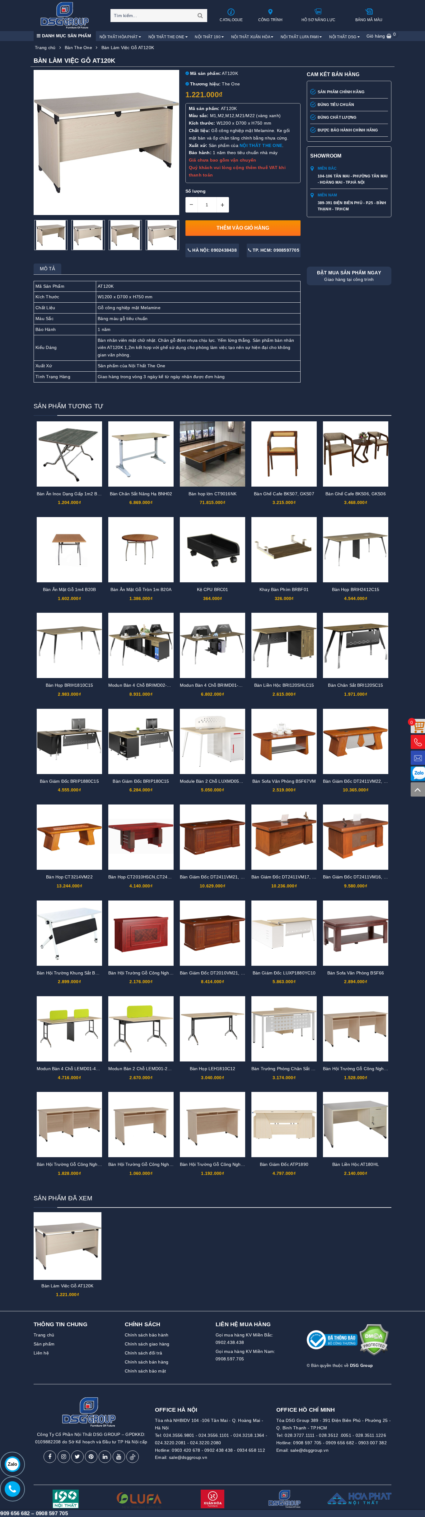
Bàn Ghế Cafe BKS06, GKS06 (355, 493)
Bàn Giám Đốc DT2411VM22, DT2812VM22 (367, 781)
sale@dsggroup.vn (188, 1457)
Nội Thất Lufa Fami (300, 37)
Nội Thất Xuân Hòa (251, 37)
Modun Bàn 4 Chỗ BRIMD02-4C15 (143, 685)
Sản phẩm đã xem (63, 1198)
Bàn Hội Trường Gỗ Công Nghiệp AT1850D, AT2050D (90, 1164)
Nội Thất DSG (343, 37)
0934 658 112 (251, 1450)
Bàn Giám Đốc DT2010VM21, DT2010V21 (222, 972)
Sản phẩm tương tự (68, 406)
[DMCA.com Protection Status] (374, 1342)
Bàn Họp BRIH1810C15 (69, 685)
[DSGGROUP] (67, 15)
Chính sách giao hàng (147, 1343)
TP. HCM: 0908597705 (275, 250)
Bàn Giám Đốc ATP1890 (284, 1164)
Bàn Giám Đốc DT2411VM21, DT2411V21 (222, 876)
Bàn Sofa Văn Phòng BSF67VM (284, 781)
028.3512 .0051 (335, 1435)
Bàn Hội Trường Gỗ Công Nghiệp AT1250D (223, 1164)
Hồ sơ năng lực (318, 20)
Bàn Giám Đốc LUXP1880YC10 (284, 972)
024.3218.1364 (248, 1435)
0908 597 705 (307, 1442)
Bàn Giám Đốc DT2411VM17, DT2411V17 (293, 876)
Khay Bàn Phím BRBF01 (284, 589)
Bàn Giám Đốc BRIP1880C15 (69, 781)
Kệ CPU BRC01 (212, 589)
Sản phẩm (44, 1343)
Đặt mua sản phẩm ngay (349, 276)
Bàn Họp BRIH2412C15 (356, 589)
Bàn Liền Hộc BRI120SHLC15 (284, 685)
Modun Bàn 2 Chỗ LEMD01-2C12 (142, 1068)
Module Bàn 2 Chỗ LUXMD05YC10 (215, 781)
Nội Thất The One (166, 37)
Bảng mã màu (369, 20)
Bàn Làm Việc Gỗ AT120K (67, 1285)
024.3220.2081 (170, 1442)
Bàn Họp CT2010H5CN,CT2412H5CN (146, 876)
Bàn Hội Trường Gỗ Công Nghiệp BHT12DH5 (153, 972)
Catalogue (231, 20)
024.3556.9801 (178, 1435)
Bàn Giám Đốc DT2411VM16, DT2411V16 (365, 876)
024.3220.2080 (205, 1442)
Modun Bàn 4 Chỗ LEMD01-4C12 (70, 1068)
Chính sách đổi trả (143, 1352)
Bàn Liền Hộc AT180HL (355, 1164)
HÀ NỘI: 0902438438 (214, 250)
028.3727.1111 (300, 1435)
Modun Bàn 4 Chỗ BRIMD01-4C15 (214, 685)
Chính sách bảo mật (145, 1370)
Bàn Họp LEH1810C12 (213, 1068)
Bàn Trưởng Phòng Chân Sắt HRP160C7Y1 (295, 1068)
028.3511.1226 (371, 1435)
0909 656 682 (340, 1442)
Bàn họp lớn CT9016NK (212, 493)
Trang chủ (44, 1334)
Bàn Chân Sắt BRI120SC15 (355, 685)
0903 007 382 (372, 1442)
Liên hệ (41, 1352)
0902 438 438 (218, 1450)
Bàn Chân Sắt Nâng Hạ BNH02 (141, 493)
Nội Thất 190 (208, 37)
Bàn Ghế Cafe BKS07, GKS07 (284, 493)
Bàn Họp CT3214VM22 (69, 876)
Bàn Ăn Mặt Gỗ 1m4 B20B (69, 589)
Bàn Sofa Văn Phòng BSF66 (355, 972)
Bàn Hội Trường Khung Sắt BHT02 (71, 972)
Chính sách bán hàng (147, 1361)
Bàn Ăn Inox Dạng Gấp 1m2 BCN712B (75, 493)
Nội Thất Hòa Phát (119, 37)
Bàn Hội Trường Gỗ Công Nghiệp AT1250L (151, 1164)
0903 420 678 (186, 1450)
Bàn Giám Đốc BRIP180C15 (141, 781)
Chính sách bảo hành (147, 1334)
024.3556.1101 (213, 1435)
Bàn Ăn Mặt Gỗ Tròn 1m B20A (140, 589)
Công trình (270, 20)
